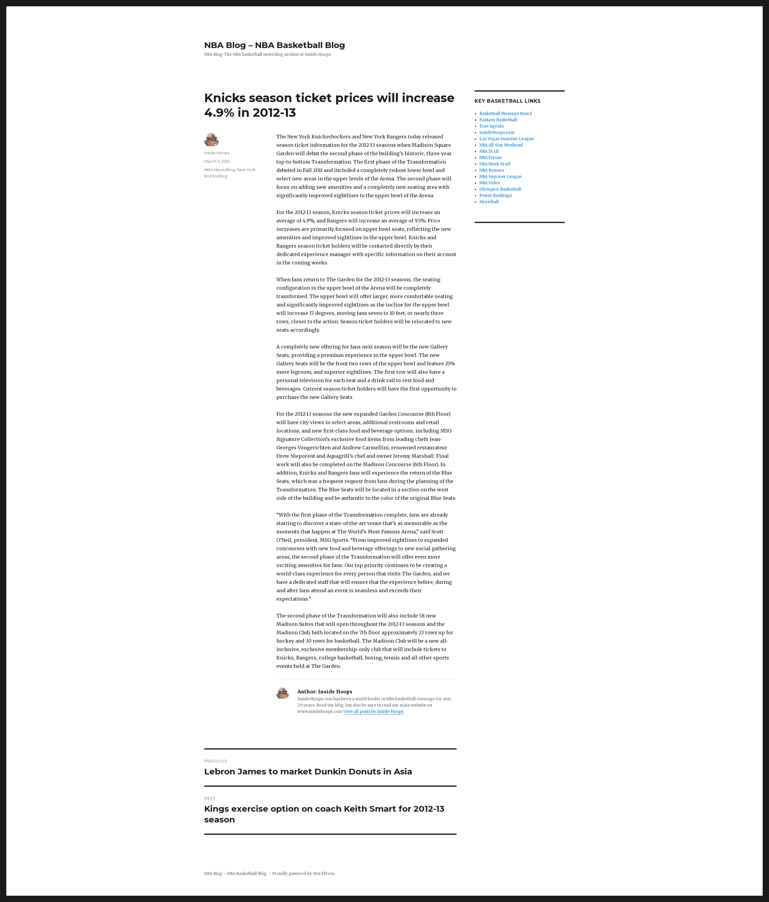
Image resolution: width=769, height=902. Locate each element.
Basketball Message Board (505, 113)
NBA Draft (489, 151)
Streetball (489, 201)
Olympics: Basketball (500, 189)
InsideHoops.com (497, 132)
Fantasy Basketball (498, 119)
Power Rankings (495, 195)
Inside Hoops (216, 152)
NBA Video (489, 183)
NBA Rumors (491, 170)
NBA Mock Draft (495, 164)
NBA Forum (490, 157)
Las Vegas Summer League (506, 138)
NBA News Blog (219, 169)
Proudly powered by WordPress (303, 873)
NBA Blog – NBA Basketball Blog (274, 45)
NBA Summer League (500, 176)
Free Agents (491, 126)
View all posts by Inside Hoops (373, 711)
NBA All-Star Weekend (501, 145)
